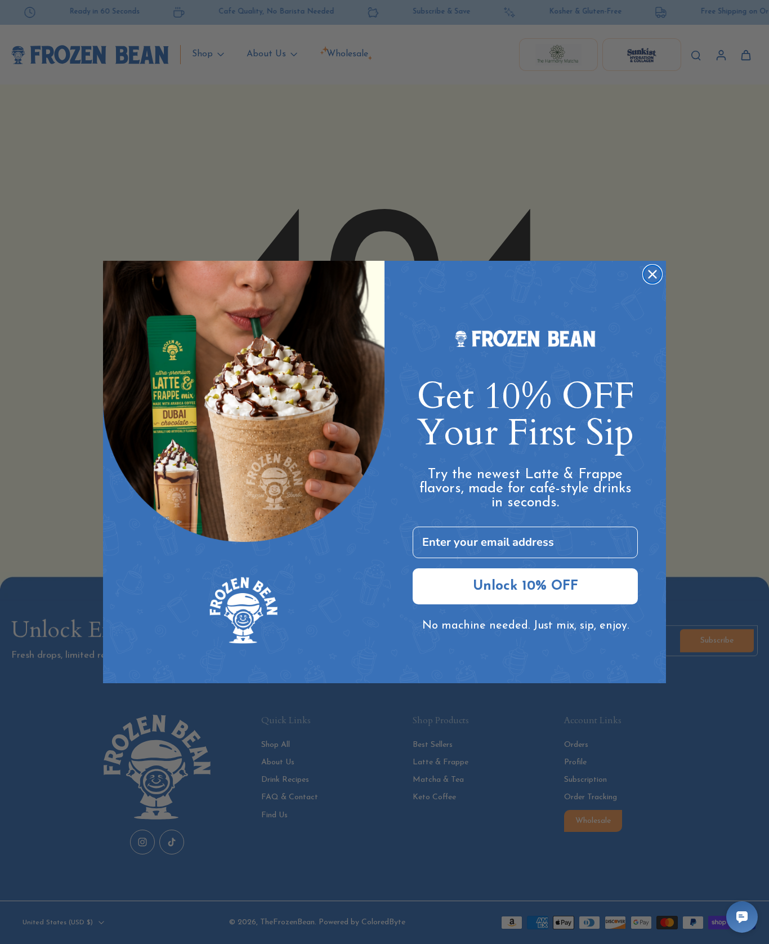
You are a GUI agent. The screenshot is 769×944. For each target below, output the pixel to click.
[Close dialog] (652, 274)
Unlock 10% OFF (525, 586)
